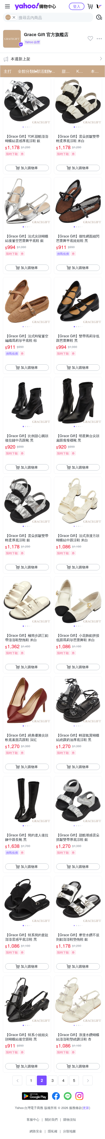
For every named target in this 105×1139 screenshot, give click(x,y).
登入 (76, 6)
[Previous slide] (6, 101)
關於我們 (51, 1119)
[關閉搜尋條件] (14, 17)
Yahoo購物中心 (35, 6)
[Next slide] (47, 101)
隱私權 (52, 1131)
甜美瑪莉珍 (68, 71)
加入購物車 (29, 167)
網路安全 (36, 1131)
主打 (7, 71)
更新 (86, 1107)
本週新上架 (20, 59)
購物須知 (69, 1119)
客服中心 (33, 1119)
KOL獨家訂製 (82, 71)
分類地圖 (69, 1131)
